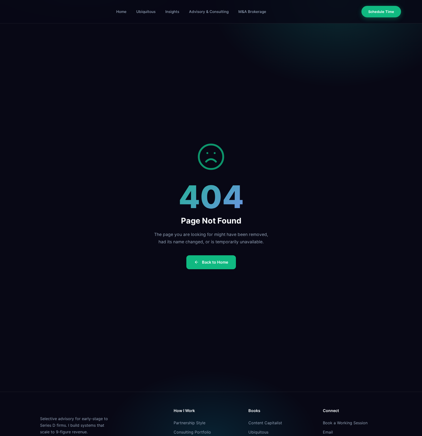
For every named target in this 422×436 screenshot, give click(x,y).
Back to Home (215, 262)
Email (328, 432)
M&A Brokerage (252, 11)
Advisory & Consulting (209, 11)
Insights (172, 11)
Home (121, 11)
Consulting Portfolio (192, 432)
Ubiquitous (146, 11)
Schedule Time (381, 12)
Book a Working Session (345, 422)
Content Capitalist (265, 422)
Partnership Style (189, 422)
